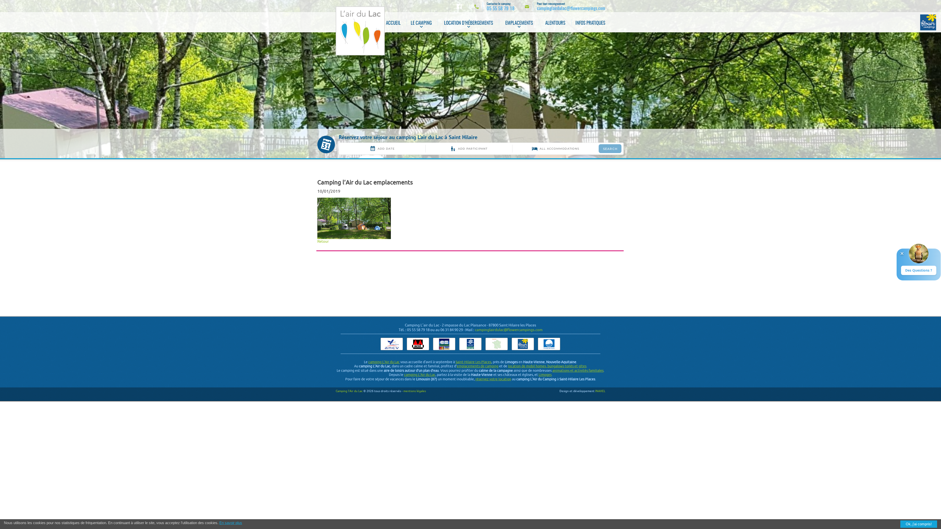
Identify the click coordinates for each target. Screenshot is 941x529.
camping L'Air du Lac (384, 362)
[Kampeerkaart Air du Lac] (496, 343)
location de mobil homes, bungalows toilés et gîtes (547, 366)
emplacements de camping (477, 366)
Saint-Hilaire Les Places (473, 362)
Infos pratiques (590, 23)
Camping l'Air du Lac (349, 391)
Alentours (555, 23)
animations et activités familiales (578, 371)
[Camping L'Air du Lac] (360, 30)
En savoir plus (230, 523)
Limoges (545, 375)
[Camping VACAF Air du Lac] (470, 343)
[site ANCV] (391, 343)
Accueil (393, 23)
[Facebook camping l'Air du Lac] (459, 6)
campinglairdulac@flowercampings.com (509, 330)
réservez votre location (493, 379)
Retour (323, 241)
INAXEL (600, 391)
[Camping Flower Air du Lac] (522, 343)
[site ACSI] (418, 343)
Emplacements (519, 23)
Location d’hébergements (468, 23)
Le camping (421, 23)
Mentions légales (414, 391)
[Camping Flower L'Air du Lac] (928, 22)
